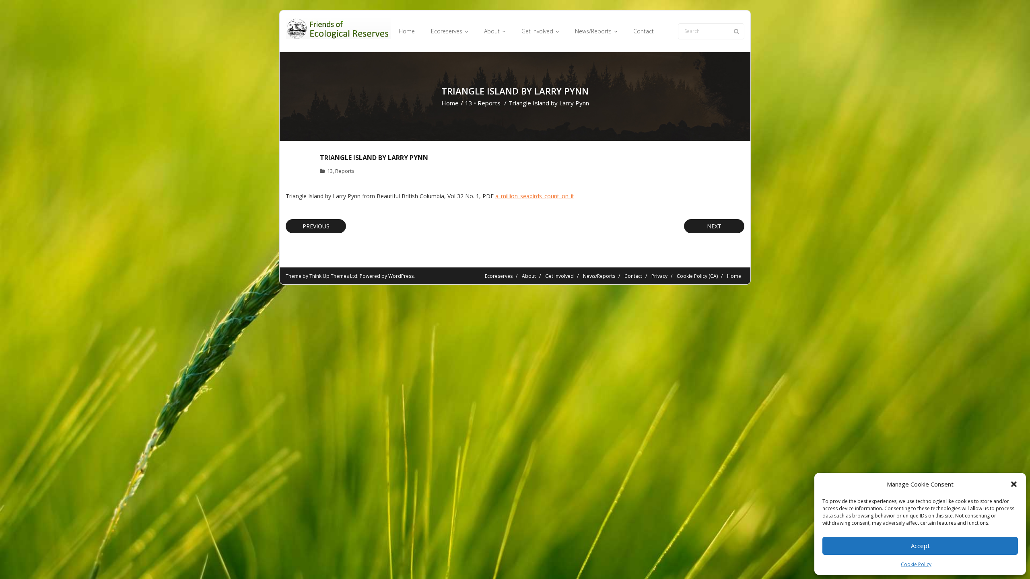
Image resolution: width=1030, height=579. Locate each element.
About (529, 276)
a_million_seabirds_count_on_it (534, 196)
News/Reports (599, 276)
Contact (633, 276)
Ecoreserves (499, 276)
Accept (920, 546)
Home (450, 103)
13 (468, 103)
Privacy (659, 276)
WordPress (401, 276)
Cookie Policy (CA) (697, 276)
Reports (489, 103)
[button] (1014, 484)
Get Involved (559, 276)
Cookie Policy (916, 564)
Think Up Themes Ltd (333, 276)
